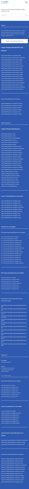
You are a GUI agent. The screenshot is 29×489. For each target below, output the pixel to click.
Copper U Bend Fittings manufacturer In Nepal (10, 184)
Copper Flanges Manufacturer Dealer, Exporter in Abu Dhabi (12, 82)
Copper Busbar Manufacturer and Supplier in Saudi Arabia (10, 392)
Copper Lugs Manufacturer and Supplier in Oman (10, 415)
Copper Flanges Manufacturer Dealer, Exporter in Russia (12, 84)
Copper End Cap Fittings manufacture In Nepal (10, 182)
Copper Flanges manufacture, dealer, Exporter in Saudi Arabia (13, 57)
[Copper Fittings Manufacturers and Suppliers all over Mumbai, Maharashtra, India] (5, 2)
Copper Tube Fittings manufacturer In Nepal (9, 179)
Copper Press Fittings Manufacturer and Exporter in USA (12, 460)
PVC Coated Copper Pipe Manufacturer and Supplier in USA (11, 259)
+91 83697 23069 (7, 375)
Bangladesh (22, 86)
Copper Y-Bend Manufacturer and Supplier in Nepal (11, 217)
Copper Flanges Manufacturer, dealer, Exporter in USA (11, 63)
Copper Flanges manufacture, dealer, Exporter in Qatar (11, 68)
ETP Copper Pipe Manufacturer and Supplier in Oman (10, 288)
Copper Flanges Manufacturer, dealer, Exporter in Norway (12, 66)
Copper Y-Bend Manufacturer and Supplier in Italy (11, 213)
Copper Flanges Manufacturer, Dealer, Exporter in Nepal (12, 76)
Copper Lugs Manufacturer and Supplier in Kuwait (10, 417)
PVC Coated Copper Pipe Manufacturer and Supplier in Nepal (11, 261)
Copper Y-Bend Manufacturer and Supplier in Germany (11, 211)
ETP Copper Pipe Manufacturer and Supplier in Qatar (10, 281)
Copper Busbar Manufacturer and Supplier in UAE (9, 396)
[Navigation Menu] (26, 2)
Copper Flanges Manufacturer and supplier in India (11, 55)
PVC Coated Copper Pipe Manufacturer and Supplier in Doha (11, 249)
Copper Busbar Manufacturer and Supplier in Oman (9, 387)
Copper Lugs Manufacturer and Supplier (8, 411)
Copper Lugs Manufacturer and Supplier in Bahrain (10, 423)
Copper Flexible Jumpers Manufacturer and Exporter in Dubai (13, 442)
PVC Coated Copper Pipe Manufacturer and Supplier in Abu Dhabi (12, 251)
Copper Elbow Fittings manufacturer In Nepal (10, 173)
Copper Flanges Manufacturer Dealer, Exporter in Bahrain (12, 78)
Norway (21, 89)
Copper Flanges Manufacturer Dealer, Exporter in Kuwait (12, 80)
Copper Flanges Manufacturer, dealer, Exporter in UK (11, 61)
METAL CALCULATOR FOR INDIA (14, 41)
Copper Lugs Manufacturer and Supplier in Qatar (10, 421)
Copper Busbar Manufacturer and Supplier (8, 385)
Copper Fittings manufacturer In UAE (8, 135)
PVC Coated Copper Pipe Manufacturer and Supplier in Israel (11, 255)
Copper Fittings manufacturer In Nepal (8, 144)
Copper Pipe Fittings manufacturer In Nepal (9, 177)
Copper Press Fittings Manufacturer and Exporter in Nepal (12, 479)
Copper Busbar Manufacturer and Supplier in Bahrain (10, 394)
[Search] (26, 15)
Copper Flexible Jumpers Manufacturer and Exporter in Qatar (13, 444)
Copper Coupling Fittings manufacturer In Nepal (10, 175)
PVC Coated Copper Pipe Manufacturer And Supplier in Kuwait (11, 240)
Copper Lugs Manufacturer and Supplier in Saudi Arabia (11, 413)
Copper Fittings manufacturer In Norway (9, 140)
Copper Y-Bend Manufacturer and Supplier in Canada (11, 205)
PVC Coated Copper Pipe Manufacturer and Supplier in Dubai (11, 253)
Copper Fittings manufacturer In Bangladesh (9, 142)
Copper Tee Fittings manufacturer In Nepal (9, 171)
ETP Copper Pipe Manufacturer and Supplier (8, 277)
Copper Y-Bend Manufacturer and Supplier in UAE (11, 215)
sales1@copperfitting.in (6, 362)
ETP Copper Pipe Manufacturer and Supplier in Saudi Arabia (11, 283)
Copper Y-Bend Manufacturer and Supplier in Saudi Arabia (12, 207)
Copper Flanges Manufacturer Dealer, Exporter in (10, 86)
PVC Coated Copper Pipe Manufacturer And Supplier (10, 236)
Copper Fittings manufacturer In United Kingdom (10, 138)
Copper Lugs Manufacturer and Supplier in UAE (9, 419)
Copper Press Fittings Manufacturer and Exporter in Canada (12, 471)
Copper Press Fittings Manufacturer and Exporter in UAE (12, 462)
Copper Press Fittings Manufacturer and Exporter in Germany (13, 467)
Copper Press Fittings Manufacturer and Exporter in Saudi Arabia (13, 465)
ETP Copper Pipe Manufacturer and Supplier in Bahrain (10, 279)
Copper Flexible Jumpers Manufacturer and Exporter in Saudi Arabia (14, 440)
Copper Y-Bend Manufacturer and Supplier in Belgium (11, 209)
